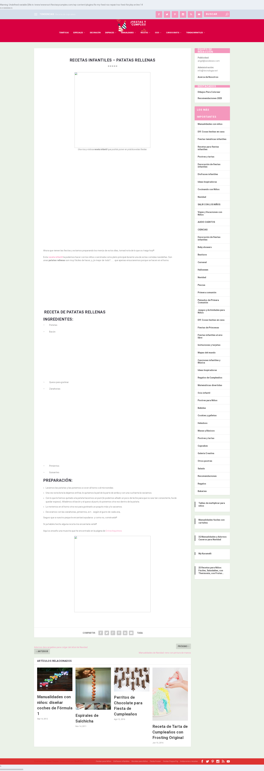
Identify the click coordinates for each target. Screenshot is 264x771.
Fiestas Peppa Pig (170, 761)
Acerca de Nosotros (208, 77)
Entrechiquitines (114, 531)
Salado (201, 468)
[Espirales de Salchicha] (93, 689)
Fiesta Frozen (155, 761)
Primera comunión (207, 292)
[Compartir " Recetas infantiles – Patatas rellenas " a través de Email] (131, 633)
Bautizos (202, 254)
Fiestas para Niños (103, 761)
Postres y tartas (206, 156)
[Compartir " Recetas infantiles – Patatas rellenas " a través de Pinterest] (119, 633)
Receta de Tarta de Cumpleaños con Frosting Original (170, 732)
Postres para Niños (207, 400)
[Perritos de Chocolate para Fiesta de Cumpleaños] (131, 680)
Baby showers (205, 247)
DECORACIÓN (95, 33)
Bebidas (202, 408)
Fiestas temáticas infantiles (212, 139)
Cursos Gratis (172, 33)
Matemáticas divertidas (210, 385)
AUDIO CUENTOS (206, 222)
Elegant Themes (52, 761)
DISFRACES (109, 33)
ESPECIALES (78, 33)
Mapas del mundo (207, 352)
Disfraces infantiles (208, 174)
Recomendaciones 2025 (210, 98)
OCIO (157, 33)
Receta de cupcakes (65, 14)
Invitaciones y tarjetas (209, 345)
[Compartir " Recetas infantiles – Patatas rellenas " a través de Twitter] (107, 633)
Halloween (203, 270)
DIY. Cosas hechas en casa (211, 131)
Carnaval (202, 262)
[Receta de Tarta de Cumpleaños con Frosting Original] (170, 694)
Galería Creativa (206, 453)
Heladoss (202, 423)
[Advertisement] (112, 175)
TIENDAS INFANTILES (194, 33)
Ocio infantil (204, 393)
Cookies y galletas (207, 415)
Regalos (202, 483)
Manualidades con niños (210, 124)
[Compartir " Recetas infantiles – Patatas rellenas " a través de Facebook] (101, 633)
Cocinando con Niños (209, 189)
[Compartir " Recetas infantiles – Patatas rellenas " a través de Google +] (113, 633)
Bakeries (202, 491)
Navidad (202, 197)
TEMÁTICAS (64, 33)
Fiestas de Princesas (208, 327)
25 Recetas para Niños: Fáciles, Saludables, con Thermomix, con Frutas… (211, 570)
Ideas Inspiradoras (207, 182)
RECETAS (144, 33)
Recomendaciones (207, 476)
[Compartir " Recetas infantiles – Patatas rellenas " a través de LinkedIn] (125, 633)
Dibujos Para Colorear (209, 92)
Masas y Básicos (206, 431)
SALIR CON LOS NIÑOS (209, 204)
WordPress (78, 761)
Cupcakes (203, 446)
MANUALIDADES (127, 33)
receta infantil (55, 257)
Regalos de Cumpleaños (210, 377)
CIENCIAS (202, 229)
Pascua (201, 285)
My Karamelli (204, 553)
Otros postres (205, 461)
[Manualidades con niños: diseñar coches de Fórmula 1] (55, 679)
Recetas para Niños (140, 761)
